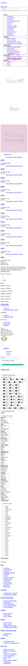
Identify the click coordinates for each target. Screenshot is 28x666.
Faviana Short (7, 602)
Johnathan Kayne (8, 579)
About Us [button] (6, 348)
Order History (7, 324)
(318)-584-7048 (4, 304)
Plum (6, 537)
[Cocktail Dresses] (7, 422)
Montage (6, 635)
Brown (7, 549)
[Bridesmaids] (7, 420)
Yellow (7, 506)
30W (13, 402)
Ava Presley (7, 568)
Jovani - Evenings (8, 613)
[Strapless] (5, 499)
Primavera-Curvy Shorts (10, 651)
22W (6, 399)
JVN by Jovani (7, 582)
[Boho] (5, 427)
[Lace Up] (5, 442)
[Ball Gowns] (5, 425)
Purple (7, 524)
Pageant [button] (3, 619)
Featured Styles (7, 154)
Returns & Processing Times (11, 310)
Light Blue (8, 518)
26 (12, 391)
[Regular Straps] (5, 496)
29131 (3, 195)
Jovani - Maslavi (8, 616)
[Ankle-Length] (4, 467)
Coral (6, 542)
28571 (3, 160)
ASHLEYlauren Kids (9, 641)
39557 (3, 231)
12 (6, 385)
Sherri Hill (14, 81)
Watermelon (8, 535)
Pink (6, 531)
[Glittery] (3, 446)
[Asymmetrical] (4, 468)
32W (21, 402)
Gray (6, 552)
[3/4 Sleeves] (5, 489)
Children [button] (3, 638)
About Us (6, 315)
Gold (6, 547)
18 (6, 388)
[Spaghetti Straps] (5, 497)
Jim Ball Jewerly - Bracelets (10, 593)
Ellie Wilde (6, 574)
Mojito (7, 508)
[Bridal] (7, 418)
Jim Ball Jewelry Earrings (10, 594)
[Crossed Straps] (5, 441)
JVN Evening (7, 615)
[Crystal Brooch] (4, 457)
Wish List (6, 325)
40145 (3, 169)
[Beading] (4, 454)
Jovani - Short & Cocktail (10, 605)
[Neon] (3, 449)
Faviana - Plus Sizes (9, 577)
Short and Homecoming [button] (7, 597)
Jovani (14, 108)
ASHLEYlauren (8, 569)
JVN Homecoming (8, 607)
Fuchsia (7, 534)
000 (6, 379)
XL (17, 408)
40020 (3, 178)
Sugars (5, 652)
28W (6, 402)
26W (21, 399)
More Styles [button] (4, 646)
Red (6, 539)
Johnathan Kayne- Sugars (10, 625)
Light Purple (8, 527)
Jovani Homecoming (9, 604)
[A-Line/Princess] (4, 481)
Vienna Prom (7, 586)
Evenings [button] (3, 610)
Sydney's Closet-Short (9, 655)
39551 (3, 222)
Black (6, 550)
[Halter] (4, 475)
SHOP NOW (4, 6)
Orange (7, 540)
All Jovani (6, 571)
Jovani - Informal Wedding (10, 660)
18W (13, 396)
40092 (3, 186)
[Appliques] (4, 453)
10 (21, 382)
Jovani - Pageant (8, 622)
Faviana (6, 576)
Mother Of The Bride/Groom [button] (8, 630)
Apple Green (8, 509)
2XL (23, 408)
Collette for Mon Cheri (9, 572)
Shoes (5, 658)
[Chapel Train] (4, 470)
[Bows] (4, 456)
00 (12, 379)
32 (12, 393)
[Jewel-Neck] (4, 478)
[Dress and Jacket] (5, 428)
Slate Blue (7, 519)
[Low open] (5, 443)
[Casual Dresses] (7, 421)
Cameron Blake (7, 633)
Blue (6, 521)
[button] (5, 15)
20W (21, 396)
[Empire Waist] (4, 482)
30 (6, 393)
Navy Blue (8, 522)
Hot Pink (7, 532)
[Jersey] (3, 464)
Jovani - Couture (8, 624)
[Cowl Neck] (4, 474)
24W (13, 399)
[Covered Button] (5, 439)
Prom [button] (2, 565)
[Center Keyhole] (5, 435)
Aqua (6, 514)
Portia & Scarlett (8, 583)
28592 (3, 257)
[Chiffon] (3, 461)
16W (6, 396)
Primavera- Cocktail (9, 649)
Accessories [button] (4, 590)
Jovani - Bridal (7, 657)
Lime (6, 513)
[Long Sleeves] (5, 490)
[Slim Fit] (4, 485)
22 (18, 388)
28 (18, 391)
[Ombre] (3, 450)
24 (6, 391)
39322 (3, 213)
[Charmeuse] (3, 460)
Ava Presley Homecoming (14, 137)
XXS (6, 405)
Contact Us (6, 308)
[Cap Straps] (5, 495)
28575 (3, 239)
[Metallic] (3, 448)
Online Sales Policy (8, 317)
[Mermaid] (4, 483)
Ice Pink (7, 529)
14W (18, 393)
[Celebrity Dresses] (5, 434)
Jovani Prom (7, 580)
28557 (3, 248)
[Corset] (5, 436)
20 (12, 388)
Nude (6, 545)
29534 (3, 204)
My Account (7, 322)
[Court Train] (4, 471)
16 (18, 385)
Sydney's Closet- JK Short (10, 654)
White (6, 555)
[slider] (24, 365)
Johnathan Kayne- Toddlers (10, 627)
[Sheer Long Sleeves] (5, 492)
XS (13, 405)
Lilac (6, 526)
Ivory (6, 544)
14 (12, 385)
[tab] (15, 348)
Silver (6, 553)
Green (6, 511)
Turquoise (7, 516)
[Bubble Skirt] (5, 432)
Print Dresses (7, 661)
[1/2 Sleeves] (5, 488)
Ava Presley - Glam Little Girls (11, 643)
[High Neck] (4, 477)
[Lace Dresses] (5, 429)
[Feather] (3, 463)
